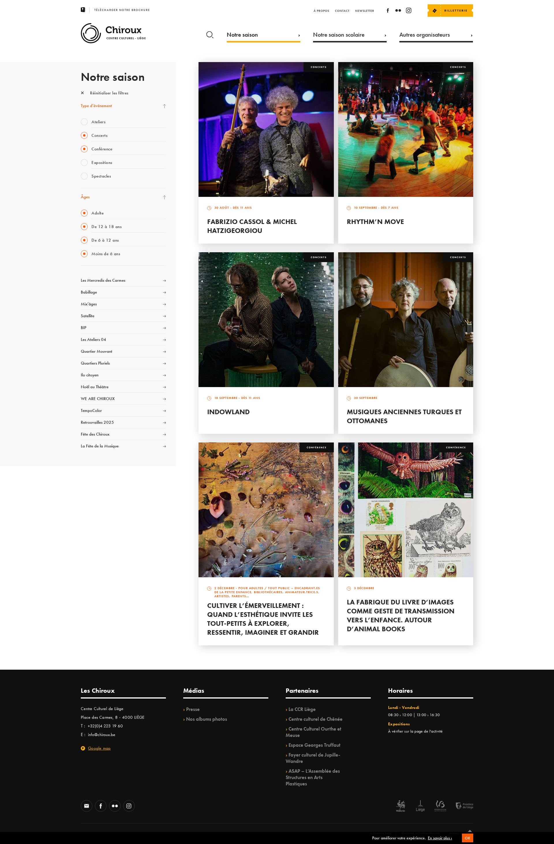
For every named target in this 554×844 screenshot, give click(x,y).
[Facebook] (387, 11)
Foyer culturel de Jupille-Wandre (313, 758)
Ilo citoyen (89, 375)
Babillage (89, 292)
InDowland (228, 411)
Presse (193, 709)
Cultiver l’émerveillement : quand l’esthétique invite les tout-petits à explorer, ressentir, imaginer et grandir (263, 619)
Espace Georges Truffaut (314, 745)
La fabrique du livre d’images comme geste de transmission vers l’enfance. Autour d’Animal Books (400, 615)
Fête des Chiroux (95, 434)
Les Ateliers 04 (93, 339)
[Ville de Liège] (420, 806)
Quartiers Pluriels (95, 363)
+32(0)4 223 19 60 (105, 726)
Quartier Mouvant (96, 351)
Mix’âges (89, 304)
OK (467, 838)
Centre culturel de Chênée (315, 719)
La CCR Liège (302, 709)
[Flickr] (398, 11)
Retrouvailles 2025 (97, 422)
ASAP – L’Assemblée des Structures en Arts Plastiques (313, 777)
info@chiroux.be (101, 734)
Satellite (87, 316)
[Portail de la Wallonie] (400, 806)
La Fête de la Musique (100, 446)
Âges (85, 197)
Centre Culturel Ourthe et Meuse (313, 732)
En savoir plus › (440, 838)
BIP (83, 327)
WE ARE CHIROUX (98, 399)
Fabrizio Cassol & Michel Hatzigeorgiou (252, 226)
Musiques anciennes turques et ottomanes (404, 416)
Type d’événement (96, 106)
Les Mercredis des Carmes (103, 280)
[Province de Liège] (460, 806)
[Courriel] (86, 806)
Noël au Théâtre (94, 387)
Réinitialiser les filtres (108, 93)
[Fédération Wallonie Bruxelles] (440, 806)
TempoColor (91, 410)
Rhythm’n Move (375, 221)
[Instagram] (408, 11)
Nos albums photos (206, 719)
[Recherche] (210, 33)
